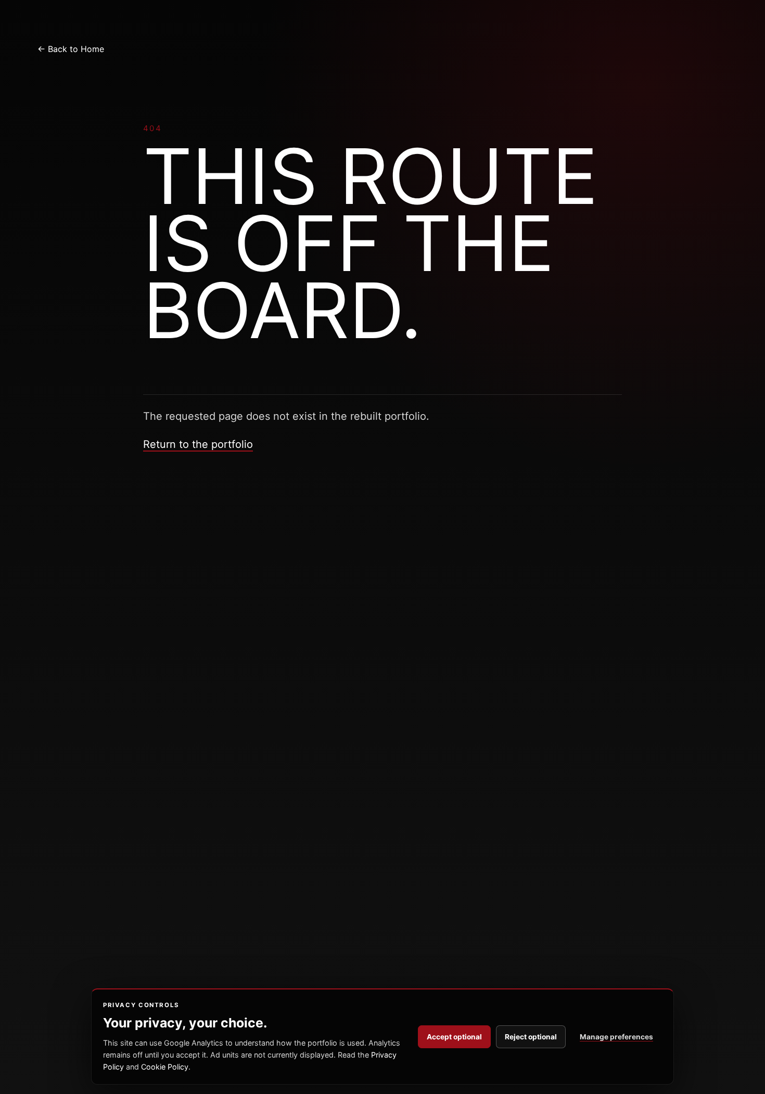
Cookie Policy (164, 1066)
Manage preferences (616, 1037)
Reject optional (531, 1037)
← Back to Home (70, 49)
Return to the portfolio (198, 444)
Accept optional (454, 1037)
